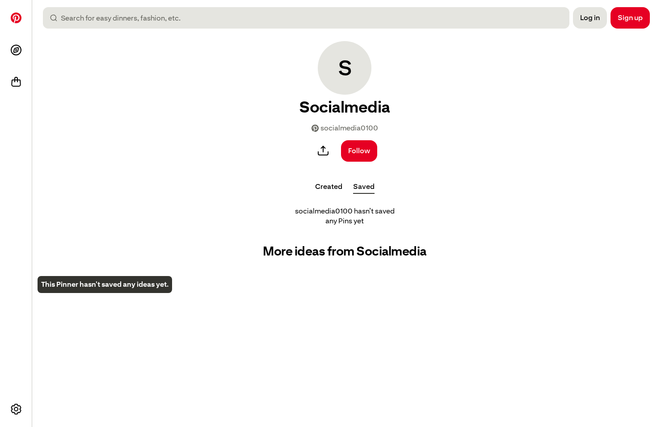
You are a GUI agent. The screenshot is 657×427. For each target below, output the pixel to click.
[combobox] (310, 18)
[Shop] (16, 82)
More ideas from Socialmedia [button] (344, 251)
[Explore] (16, 50)
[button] (344, 68)
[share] (323, 151)
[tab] (329, 186)
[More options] (16, 409)
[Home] (16, 18)
